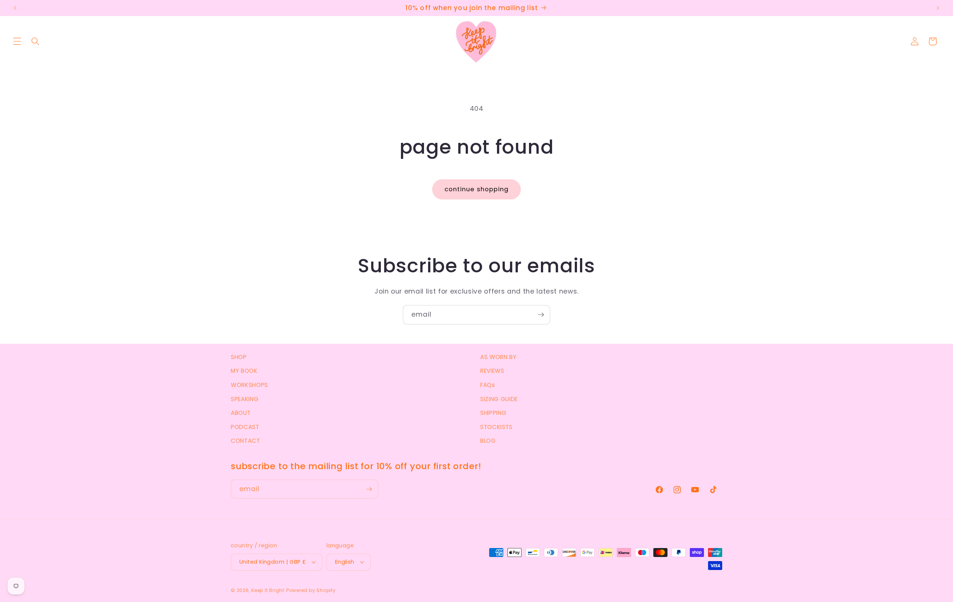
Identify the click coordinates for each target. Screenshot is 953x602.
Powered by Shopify (311, 590)
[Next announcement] (938, 8)
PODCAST (245, 427)
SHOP (239, 357)
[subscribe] (541, 314)
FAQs (487, 385)
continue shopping (476, 189)
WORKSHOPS (249, 385)
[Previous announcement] (15, 8)
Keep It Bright (267, 590)
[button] (17, 41)
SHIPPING (493, 413)
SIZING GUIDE (499, 399)
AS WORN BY (498, 357)
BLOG (488, 441)
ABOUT (241, 413)
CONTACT (245, 441)
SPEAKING (244, 399)
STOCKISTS (496, 427)
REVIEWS (492, 371)
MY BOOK (244, 371)
